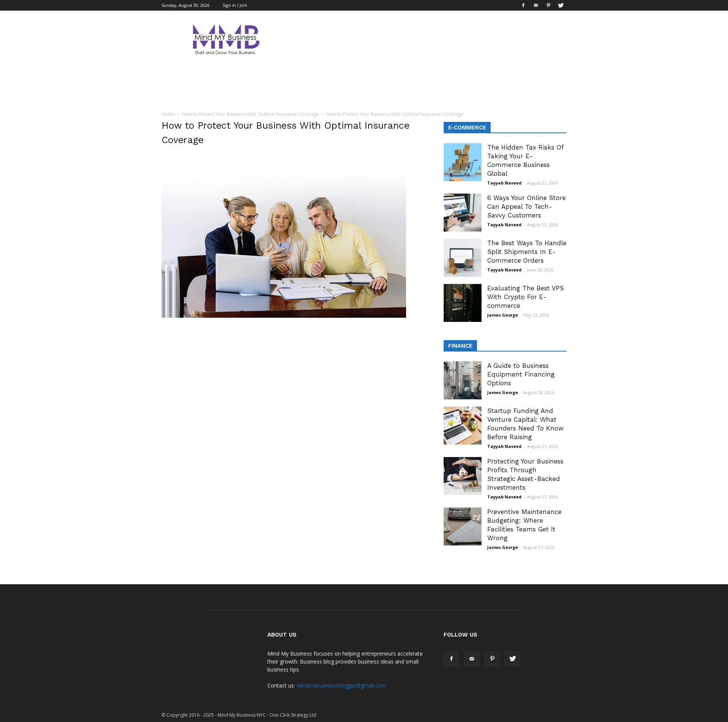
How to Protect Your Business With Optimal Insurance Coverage (250, 114)
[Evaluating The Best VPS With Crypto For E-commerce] (463, 303)
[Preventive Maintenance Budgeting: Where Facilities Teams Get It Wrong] (463, 526)
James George (502, 315)
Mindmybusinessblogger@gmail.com (341, 685)
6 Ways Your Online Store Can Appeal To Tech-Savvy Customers (526, 206)
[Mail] (535, 5)
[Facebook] (523, 5)
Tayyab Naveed (504, 183)
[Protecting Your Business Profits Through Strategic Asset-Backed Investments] (463, 476)
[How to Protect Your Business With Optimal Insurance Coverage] (284, 316)
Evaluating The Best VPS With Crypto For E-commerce (525, 296)
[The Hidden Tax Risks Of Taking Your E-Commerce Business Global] (463, 162)
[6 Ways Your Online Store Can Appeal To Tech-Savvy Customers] (463, 213)
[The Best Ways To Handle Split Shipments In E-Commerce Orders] (463, 258)
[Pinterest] (548, 5)
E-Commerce (467, 127)
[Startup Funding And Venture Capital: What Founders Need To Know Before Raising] (463, 426)
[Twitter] (560, 5)
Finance (460, 345)
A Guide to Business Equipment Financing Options (521, 374)
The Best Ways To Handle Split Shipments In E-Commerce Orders (526, 251)
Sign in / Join (235, 5)
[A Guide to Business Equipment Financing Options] (463, 380)
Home (168, 114)
